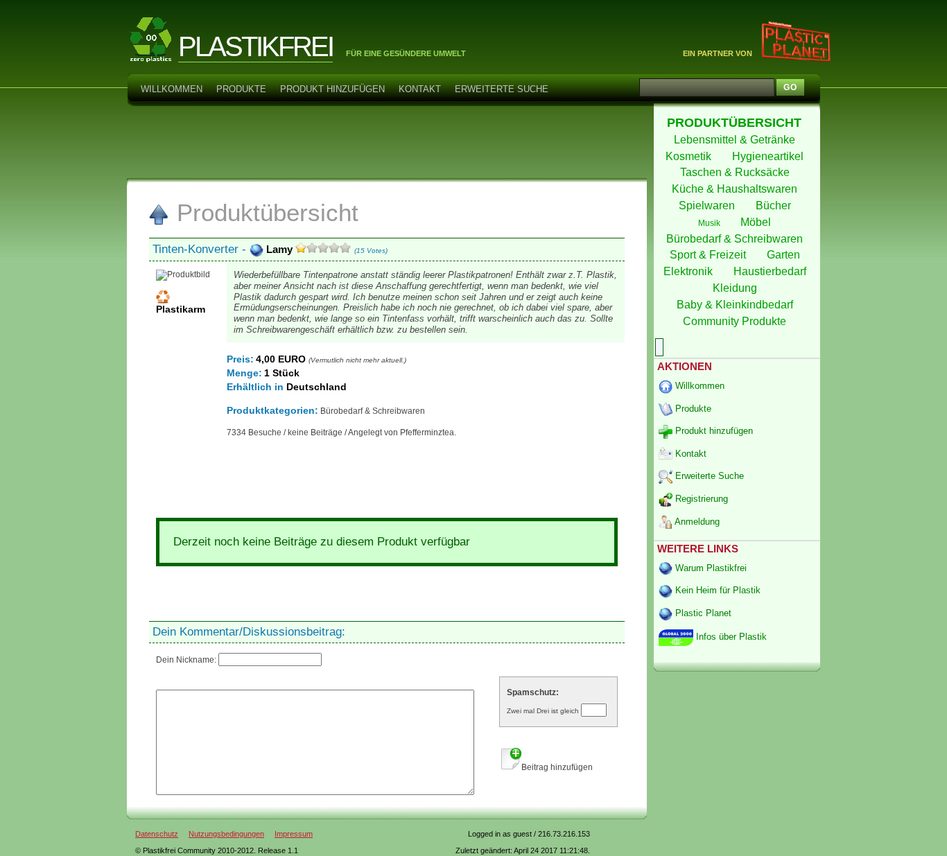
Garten (785, 255)
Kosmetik (690, 156)
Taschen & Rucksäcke (736, 172)
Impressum (294, 834)
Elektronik (689, 271)
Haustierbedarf (771, 271)
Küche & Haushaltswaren (736, 189)
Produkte (241, 89)
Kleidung (736, 288)
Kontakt (420, 89)
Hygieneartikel (769, 156)
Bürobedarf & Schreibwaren (736, 239)
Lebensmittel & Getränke (736, 140)
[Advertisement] (386, 141)
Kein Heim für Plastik (716, 590)
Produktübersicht (264, 212)
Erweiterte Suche (501, 89)
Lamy (279, 249)
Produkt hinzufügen (332, 89)
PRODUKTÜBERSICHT (736, 123)
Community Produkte (736, 321)
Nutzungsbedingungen (226, 834)
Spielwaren (708, 205)
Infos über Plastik (730, 636)
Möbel (757, 222)
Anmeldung (696, 521)
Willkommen (171, 89)
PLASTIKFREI (255, 46)
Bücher (775, 205)
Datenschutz (156, 834)
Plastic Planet (701, 613)
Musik (710, 223)
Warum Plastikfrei (709, 568)
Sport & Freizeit (709, 255)
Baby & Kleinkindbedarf (736, 305)
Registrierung (700, 498)
